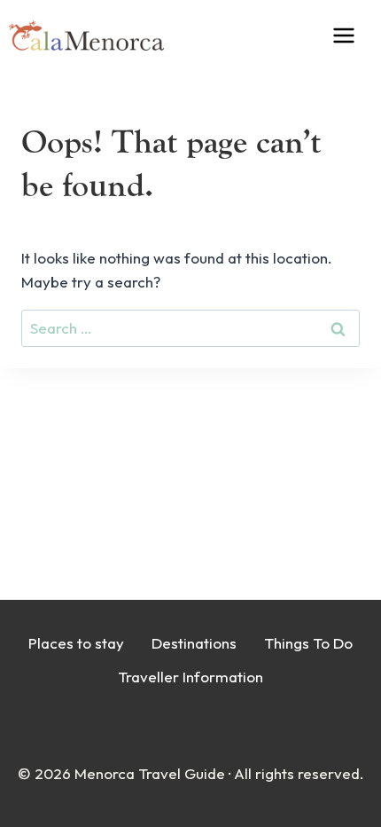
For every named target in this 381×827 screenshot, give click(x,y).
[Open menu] (356, 35)
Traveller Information (190, 676)
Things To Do (308, 643)
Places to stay (76, 643)
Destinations (194, 643)
